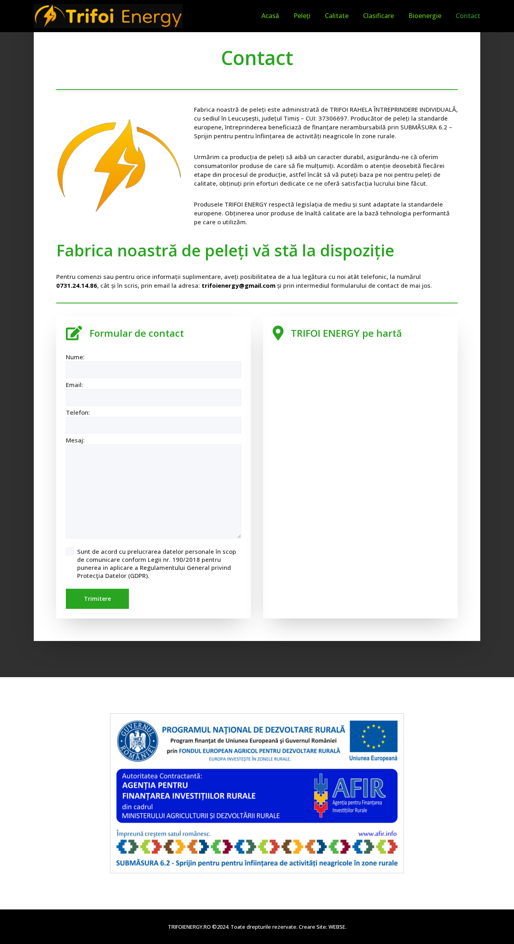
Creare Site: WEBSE (322, 926)
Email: (74, 385)
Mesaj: (75, 440)
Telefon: (78, 412)
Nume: (75, 357)
